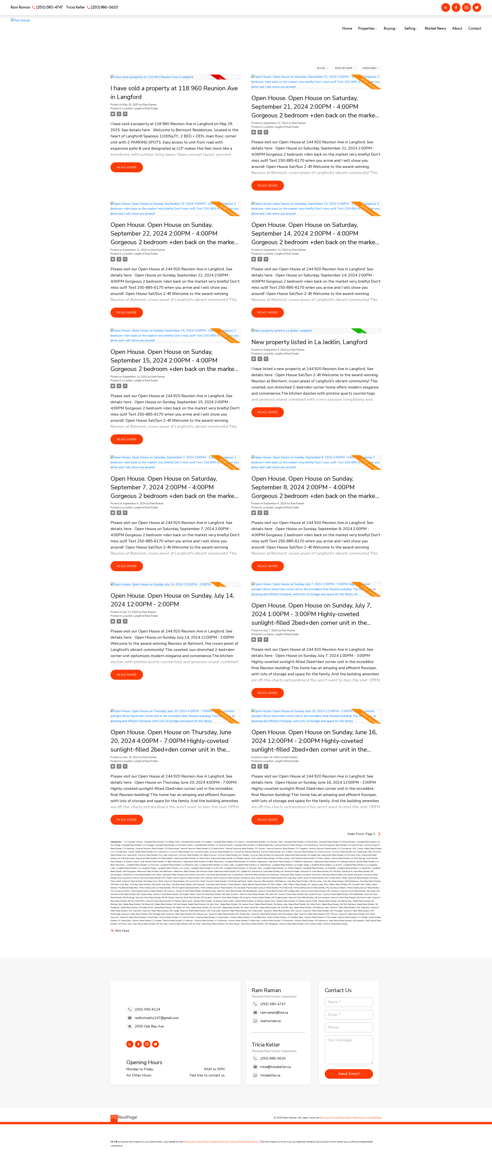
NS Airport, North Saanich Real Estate (181, 877)
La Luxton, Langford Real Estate (195, 868)
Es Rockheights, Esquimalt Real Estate (177, 858)
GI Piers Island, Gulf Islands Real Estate (295, 858)
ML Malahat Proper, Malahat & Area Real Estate (304, 871)
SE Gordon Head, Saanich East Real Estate (200, 894)
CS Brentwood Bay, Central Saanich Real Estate (278, 845)
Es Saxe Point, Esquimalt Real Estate (215, 858)
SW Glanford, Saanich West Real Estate (148, 910)
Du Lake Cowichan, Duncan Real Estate (179, 855)
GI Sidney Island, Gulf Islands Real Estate (143, 861)
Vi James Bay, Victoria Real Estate (134, 920)
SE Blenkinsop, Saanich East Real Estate (222, 890)
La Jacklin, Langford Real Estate (140, 108)
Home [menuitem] (347, 28)
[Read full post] (176, 79)
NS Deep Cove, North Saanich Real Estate (164, 881)
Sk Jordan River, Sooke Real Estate (256, 904)
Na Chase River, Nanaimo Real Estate (246, 874)
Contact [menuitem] (474, 28)
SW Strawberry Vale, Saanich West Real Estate (301, 914)
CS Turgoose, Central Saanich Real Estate (316, 848)
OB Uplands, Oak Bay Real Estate (210, 884)
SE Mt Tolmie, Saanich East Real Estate (181, 897)
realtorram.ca (270, 1021)
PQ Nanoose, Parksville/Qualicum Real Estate (256, 887)
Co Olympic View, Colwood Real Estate (285, 841)
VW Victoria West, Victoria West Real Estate (326, 923)
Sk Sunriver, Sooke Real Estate (225, 907)
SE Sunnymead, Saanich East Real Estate (335, 897)
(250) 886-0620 (104, 7)
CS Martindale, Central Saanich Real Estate (186, 848)
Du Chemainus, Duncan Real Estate (172, 851)
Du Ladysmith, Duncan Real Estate (140, 855)
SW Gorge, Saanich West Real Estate (187, 910)
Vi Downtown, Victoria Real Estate (233, 917)
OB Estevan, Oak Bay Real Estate (291, 881)
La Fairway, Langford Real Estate (164, 864)
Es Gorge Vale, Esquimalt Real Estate (325, 855)
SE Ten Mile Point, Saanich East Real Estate (149, 900)
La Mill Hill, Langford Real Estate (228, 868)
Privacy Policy (329, 1117)
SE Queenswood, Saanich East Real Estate (293, 897)
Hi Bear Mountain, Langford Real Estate (226, 861)
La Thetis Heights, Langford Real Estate (304, 868)
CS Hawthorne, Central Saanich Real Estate (325, 845)
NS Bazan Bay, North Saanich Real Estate (262, 877)
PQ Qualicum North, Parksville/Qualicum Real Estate (137, 890)
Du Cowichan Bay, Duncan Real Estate (210, 851)
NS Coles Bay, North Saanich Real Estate (304, 877)
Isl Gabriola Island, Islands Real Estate (356, 861)
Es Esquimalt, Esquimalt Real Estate (289, 855)
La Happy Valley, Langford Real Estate (312, 864)
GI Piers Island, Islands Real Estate (333, 858)
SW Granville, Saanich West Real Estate (227, 910)
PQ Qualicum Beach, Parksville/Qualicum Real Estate (352, 887)
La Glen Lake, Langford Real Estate (238, 864)
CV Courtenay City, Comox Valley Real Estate (359, 848)
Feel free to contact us (207, 1075)
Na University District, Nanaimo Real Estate (139, 877)
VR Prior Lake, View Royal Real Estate (136, 923)
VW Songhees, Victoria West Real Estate (284, 923)
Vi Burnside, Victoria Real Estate (162, 917)
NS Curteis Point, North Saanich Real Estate (346, 877)
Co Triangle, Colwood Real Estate (159, 845)
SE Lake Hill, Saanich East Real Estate (285, 894)
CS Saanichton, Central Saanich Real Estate (231, 848)
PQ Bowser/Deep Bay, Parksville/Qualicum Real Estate (144, 887)
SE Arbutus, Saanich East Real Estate (182, 890)
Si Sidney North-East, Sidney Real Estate (192, 900)
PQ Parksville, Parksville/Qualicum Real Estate (302, 887)
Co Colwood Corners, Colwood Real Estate (144, 841)
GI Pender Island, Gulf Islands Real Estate (254, 858)
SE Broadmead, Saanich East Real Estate (263, 890)
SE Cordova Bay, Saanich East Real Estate (157, 894)
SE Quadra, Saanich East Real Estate (220, 897)
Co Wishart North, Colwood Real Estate (195, 845)
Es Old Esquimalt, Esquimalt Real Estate (137, 858)
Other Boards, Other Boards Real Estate (247, 884)
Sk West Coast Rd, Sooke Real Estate (259, 907)
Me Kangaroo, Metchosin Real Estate (141, 871)
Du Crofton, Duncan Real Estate (298, 851)
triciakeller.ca (270, 1075)
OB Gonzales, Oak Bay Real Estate (326, 881)
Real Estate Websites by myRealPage (360, 1117)
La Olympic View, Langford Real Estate (265, 868)
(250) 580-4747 (49, 7)
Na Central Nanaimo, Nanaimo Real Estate (206, 874)
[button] (37, 7)
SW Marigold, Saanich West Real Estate (349, 910)
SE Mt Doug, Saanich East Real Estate (142, 897)
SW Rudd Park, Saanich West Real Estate (256, 914)
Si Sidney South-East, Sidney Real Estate (275, 900)
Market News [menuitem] (435, 28)
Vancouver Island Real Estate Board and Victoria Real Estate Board (221, 1141)
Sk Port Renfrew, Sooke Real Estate (357, 904)
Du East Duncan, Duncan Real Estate (333, 851)
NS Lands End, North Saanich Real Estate (206, 881)
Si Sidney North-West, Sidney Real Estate (233, 900)
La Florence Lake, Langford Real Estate (201, 864)
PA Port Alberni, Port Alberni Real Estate (287, 884)
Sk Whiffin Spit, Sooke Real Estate (295, 907)
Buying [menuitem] (389, 28)
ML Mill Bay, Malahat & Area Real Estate (350, 871)
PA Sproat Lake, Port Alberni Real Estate (327, 884)
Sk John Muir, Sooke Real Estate (222, 904)
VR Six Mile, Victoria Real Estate (172, 923)
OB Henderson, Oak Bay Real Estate (362, 881)
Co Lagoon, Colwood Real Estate (217, 841)
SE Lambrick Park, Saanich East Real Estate (326, 894)
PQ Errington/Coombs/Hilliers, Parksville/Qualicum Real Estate (202, 887)
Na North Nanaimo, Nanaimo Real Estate (323, 874)
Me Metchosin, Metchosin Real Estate (177, 871)
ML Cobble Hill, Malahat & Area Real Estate (258, 871)
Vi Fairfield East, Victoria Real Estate (268, 917)
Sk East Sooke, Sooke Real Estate (189, 904)
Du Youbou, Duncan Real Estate (254, 855)
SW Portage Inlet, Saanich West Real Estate (170, 914)
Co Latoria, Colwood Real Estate (249, 841)
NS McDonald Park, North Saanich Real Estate (251, 881)
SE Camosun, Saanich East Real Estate (346, 890)
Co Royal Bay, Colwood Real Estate (322, 841)
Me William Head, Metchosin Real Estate (216, 871)
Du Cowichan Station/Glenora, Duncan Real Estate (256, 851)
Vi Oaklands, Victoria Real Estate (231, 920)
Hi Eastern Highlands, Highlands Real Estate (269, 861)
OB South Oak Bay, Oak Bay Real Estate (172, 884)
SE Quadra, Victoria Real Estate (255, 897)
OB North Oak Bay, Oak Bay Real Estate (130, 884)
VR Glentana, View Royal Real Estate (333, 920)
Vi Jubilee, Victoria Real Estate (167, 920)
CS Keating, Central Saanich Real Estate (143, 848)
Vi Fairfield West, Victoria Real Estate (306, 917)
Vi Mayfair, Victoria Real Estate (198, 920)
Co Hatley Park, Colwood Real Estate (183, 841)
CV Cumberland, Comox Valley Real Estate (132, 851)
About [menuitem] (457, 28)
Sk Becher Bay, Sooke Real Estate (354, 900)
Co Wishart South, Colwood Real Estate (234, 845)
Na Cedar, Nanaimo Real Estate (168, 874)
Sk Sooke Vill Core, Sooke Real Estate (191, 907)
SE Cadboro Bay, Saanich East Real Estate (305, 890)
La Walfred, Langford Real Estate (341, 868)
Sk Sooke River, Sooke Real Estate (155, 907)
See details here (135, 130)
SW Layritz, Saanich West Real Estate (310, 910)
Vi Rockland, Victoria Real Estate (298, 920)
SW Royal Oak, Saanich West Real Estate (213, 914)
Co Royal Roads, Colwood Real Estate (358, 841)
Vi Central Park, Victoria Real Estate (197, 917)
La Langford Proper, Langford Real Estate (158, 868)
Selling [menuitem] (410, 28)
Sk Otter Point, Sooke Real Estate (323, 904)
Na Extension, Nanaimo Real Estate (284, 874)
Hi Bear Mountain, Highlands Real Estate (185, 861)
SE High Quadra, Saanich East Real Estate (243, 894)
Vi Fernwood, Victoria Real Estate (341, 917)
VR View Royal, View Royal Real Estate (244, 923)
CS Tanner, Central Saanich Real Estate (274, 848)
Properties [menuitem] (366, 28)
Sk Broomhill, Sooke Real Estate (157, 904)
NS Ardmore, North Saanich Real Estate (220, 877)
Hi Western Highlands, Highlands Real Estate (314, 861)
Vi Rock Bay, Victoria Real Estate (265, 920)
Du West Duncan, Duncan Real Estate (219, 855)
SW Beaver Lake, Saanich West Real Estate (334, 907)
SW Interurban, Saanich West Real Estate (269, 910)
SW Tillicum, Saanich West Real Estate (345, 914)
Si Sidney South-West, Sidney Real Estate (316, 900)
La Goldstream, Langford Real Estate (275, 864)
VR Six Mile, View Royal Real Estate (206, 923)
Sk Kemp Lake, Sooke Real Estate (290, 904)
